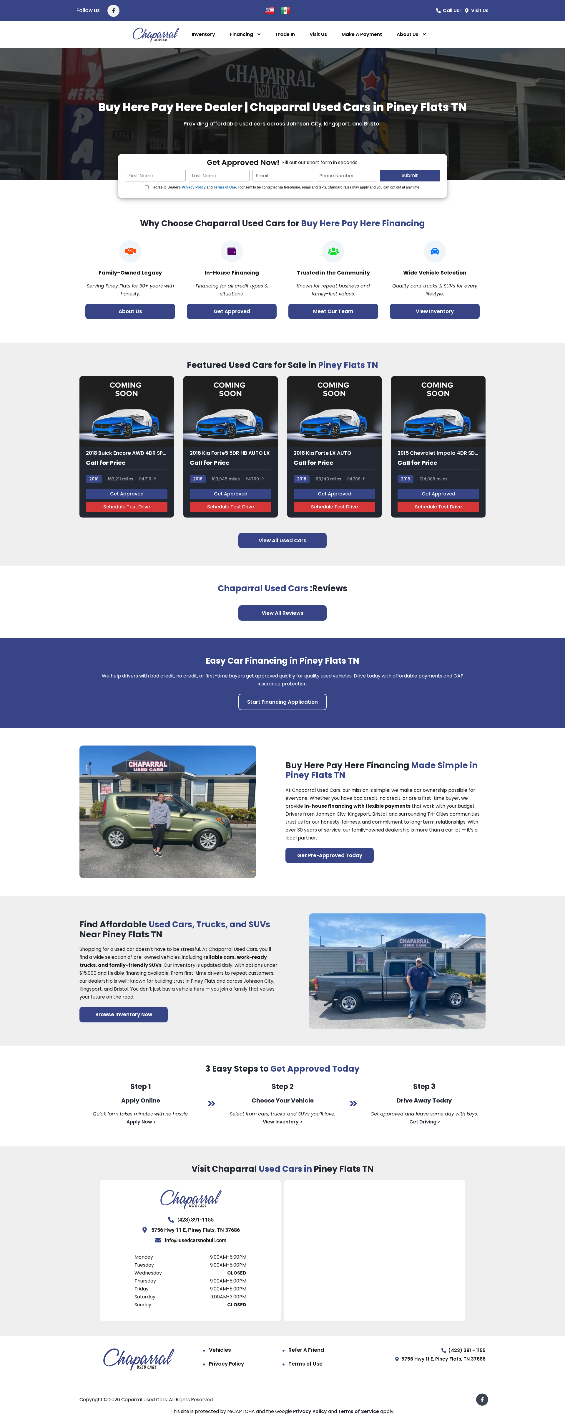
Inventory (203, 34)
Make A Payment (362, 34)
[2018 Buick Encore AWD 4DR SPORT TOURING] (126, 447)
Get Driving (423, 1121)
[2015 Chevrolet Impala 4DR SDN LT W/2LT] (438, 447)
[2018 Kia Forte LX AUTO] (334, 447)
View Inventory (281, 1121)
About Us (407, 34)
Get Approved (127, 493)
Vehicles (220, 1350)
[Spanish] (285, 10)
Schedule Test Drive (126, 506)
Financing (241, 34)
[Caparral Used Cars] (156, 34)
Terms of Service (359, 1411)
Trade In (285, 34)
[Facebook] (113, 11)
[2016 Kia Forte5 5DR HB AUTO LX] (230, 447)
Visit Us (318, 34)
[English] (270, 10)
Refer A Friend (306, 1350)
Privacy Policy (194, 187)
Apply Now (139, 1121)
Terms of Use (225, 187)
